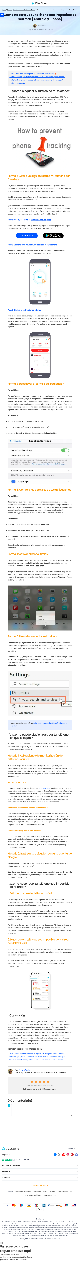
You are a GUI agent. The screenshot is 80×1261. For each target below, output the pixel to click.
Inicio (4, 10)
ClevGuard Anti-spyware (41, 220)
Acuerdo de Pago (50, 1195)
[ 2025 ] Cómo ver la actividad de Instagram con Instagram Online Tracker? (36, 1054)
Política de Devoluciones (59, 1192)
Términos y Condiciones (32, 1195)
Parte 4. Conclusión (17, 83)
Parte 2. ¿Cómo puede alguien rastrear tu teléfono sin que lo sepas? (37, 77)
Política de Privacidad (23, 1192)
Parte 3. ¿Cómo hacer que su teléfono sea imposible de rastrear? (36, 80)
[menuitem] (40, 73)
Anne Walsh (24, 1070)
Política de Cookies (40, 1192)
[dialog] (40, 1251)
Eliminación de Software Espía (24, 10)
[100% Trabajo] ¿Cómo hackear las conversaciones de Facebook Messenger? (37, 1057)
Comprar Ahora (26, 235)
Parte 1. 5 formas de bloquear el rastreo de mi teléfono (31, 73)
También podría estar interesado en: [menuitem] (25, 1049)
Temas (9, 10)
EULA (71, 1192)
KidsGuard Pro (44, 788)
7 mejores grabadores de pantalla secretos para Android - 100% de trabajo (36, 1060)
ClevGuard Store (39, 1185)
